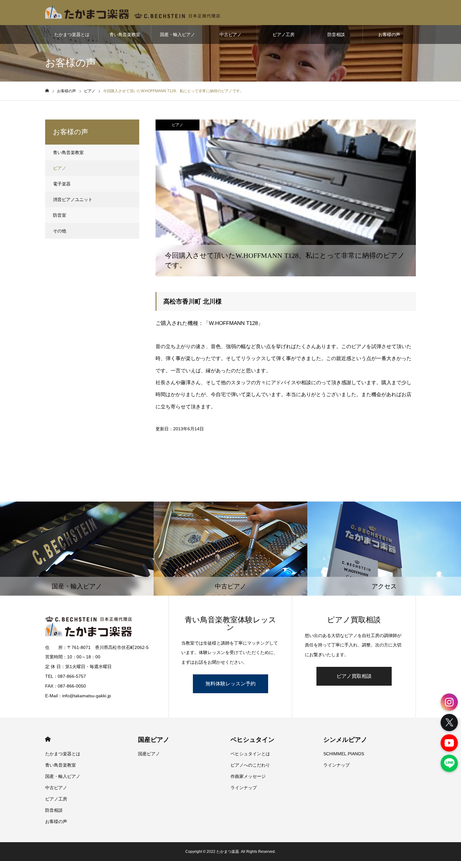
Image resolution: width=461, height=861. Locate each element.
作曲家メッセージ (248, 776)
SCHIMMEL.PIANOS (343, 753)
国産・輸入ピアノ (177, 34)
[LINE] (449, 763)
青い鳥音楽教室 (124, 34)
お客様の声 (389, 34)
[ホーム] (47, 91)
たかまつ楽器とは (71, 34)
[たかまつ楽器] (132, 13)
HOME (47, 739)
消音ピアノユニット (73, 199)
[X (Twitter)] (449, 722)
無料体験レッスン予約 (230, 683)
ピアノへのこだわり (250, 765)
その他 (59, 230)
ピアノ (177, 125)
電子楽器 (62, 183)
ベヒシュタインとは (250, 753)
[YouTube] (449, 743)
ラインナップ (243, 787)
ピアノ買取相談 (354, 676)
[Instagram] (449, 702)
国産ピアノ (153, 739)
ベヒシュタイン (252, 739)
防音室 (59, 215)
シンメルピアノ (345, 739)
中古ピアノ (230, 34)
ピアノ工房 (283, 34)
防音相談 (336, 34)
